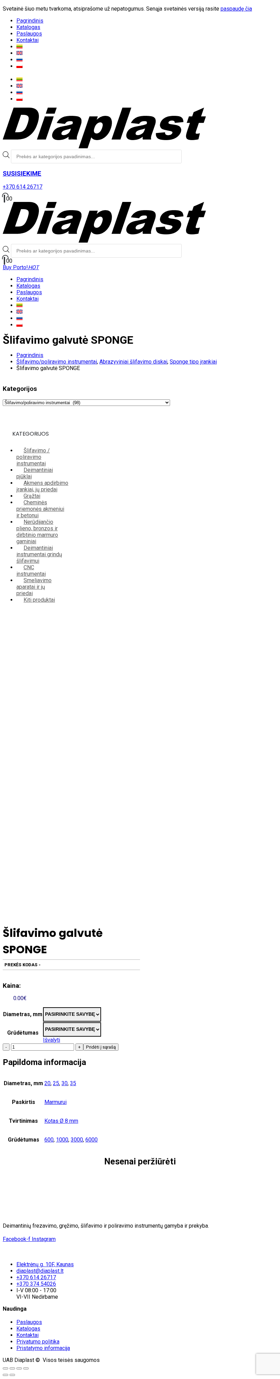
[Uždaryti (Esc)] (26, 1368)
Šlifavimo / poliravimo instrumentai (33, 457)
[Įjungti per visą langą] (12, 1368)
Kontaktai (27, 40)
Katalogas (28, 27)
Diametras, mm (22, 1014)
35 (73, 1083)
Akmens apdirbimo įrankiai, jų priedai (42, 486)
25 (56, 1083)
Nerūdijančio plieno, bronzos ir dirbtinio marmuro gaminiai (37, 532)
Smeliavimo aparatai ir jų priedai (34, 587)
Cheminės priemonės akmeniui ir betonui (40, 509)
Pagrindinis (29, 20)
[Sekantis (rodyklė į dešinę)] (12, 1375)
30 (64, 1083)
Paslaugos (29, 33)
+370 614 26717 (22, 186)
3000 (77, 1139)
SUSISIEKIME (22, 173)
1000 (62, 1139)
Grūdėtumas (23, 1032)
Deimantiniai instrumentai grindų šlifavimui (39, 554)
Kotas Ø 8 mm (61, 1121)
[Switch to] (19, 46)
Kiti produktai (39, 600)
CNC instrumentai (31, 570)
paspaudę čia (236, 8)
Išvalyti (51, 1040)
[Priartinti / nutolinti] (5, 1368)
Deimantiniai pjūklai (34, 473)
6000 (91, 1139)
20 (47, 1083)
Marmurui (55, 1102)
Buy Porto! (21, 267)
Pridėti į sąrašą (101, 1047)
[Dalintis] (19, 1368)
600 (49, 1139)
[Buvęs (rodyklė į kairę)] (5, 1375)
